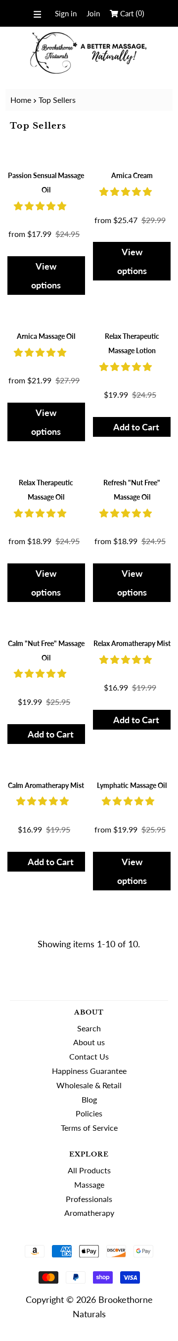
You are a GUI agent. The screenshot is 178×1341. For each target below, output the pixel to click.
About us (89, 1042)
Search (89, 1028)
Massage (89, 1184)
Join (93, 13)
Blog (89, 1099)
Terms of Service (89, 1127)
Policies (89, 1113)
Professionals (89, 1198)
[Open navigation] (38, 13)
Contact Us (89, 1056)
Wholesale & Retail (89, 1085)
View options (46, 275)
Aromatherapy (89, 1212)
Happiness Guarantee (89, 1070)
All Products (89, 1170)
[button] (41, 205)
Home (20, 99)
